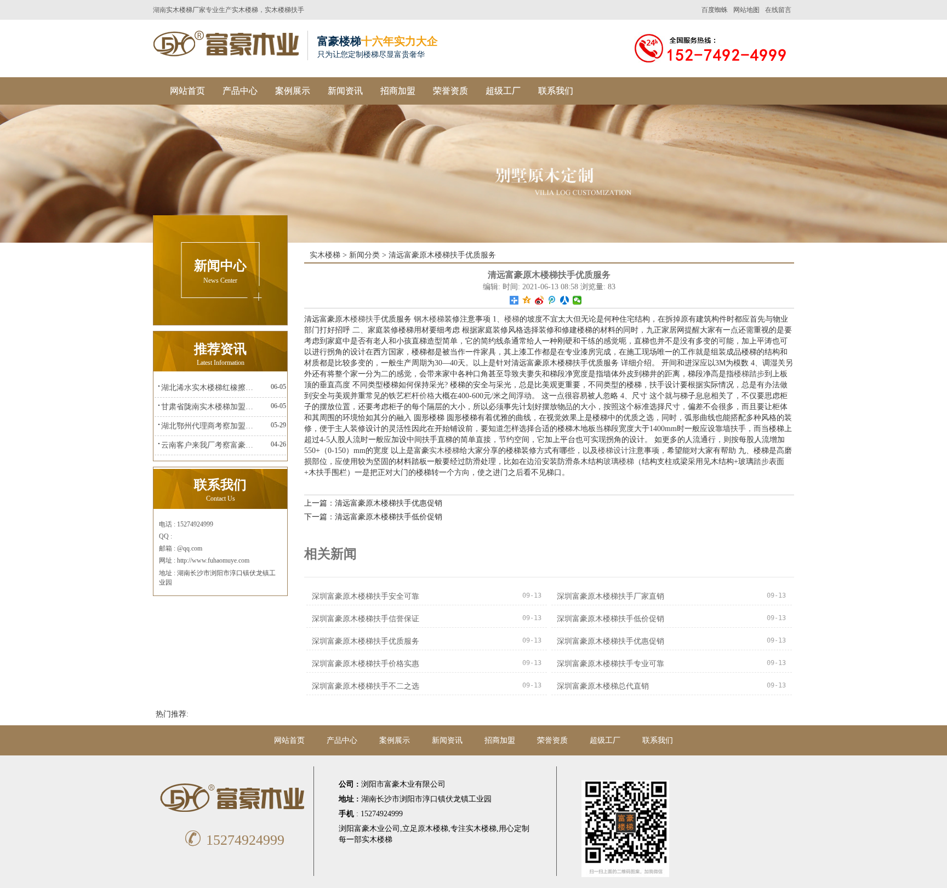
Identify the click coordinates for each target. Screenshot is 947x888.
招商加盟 (397, 90)
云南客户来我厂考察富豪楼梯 (210, 445)
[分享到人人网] (564, 300)
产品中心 (240, 90)
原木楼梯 (433, 828)
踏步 (761, 461)
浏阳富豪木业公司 (369, 828)
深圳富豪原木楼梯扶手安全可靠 (365, 596)
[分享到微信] (577, 300)
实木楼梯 (245, 10)
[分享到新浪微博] (539, 300)
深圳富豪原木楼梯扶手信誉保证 (365, 619)
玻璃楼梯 (618, 461)
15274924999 (234, 840)
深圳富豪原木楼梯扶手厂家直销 (610, 596)
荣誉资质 (450, 90)
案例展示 (292, 90)
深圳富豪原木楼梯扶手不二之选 (365, 686)
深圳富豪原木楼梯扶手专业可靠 (610, 664)
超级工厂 (503, 90)
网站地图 (746, 10)
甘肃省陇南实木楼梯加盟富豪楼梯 (210, 407)
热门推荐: (172, 714)
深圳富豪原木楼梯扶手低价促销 (610, 619)
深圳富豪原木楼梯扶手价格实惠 (365, 664)
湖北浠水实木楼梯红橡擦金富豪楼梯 (210, 387)
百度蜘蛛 (714, 10)
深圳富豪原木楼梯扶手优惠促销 (610, 641)
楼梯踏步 (749, 374)
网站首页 (187, 90)
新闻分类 (364, 255)
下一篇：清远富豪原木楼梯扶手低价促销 (373, 517)
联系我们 (555, 90)
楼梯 (512, 319)
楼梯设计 (613, 450)
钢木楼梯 (429, 319)
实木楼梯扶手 (284, 10)
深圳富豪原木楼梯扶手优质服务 (365, 641)
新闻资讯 (345, 90)
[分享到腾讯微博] (552, 300)
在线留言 (778, 10)
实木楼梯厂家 (186, 10)
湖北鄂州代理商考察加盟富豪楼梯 (210, 426)
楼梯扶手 (365, 319)
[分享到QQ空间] (527, 300)
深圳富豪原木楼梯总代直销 (603, 686)
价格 (427, 396)
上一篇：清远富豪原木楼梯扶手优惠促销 (373, 503)
